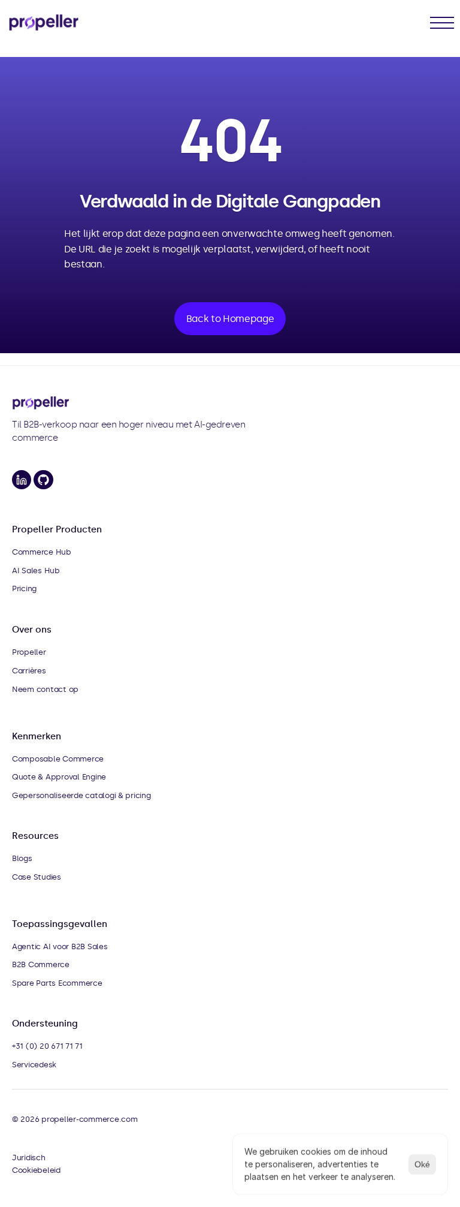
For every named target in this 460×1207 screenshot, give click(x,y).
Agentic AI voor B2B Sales (60, 946)
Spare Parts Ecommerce (57, 983)
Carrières (29, 670)
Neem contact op (45, 689)
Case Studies (36, 876)
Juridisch (29, 1157)
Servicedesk (34, 1064)
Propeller (29, 652)
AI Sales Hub (36, 570)
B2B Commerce (40, 964)
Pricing (24, 588)
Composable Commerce (58, 758)
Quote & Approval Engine (59, 776)
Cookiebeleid (36, 1170)
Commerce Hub (41, 551)
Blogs (22, 858)
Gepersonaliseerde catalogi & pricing (81, 795)
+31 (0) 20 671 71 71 (47, 1046)
